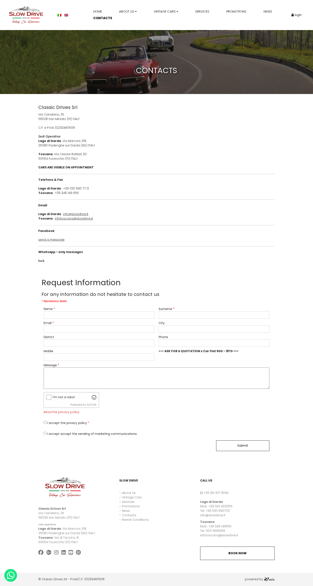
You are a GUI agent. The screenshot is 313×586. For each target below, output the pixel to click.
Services (128, 502)
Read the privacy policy (61, 412)
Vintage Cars (132, 497)
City (162, 323)
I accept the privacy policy (68, 423)
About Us (129, 493)
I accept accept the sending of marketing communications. (92, 434)
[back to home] (65, 487)
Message (51, 365)
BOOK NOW (237, 553)
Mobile (48, 351)
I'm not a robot (64, 397)
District (49, 337)
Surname (167, 309)
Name (49, 309)
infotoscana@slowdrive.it (219, 535)
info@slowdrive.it (212, 515)
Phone (163, 337)
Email (49, 323)
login (298, 15)
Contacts (129, 515)
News (126, 511)
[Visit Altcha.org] (94, 397)
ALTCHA (91, 405)
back (41, 260)
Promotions (131, 506)
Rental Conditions (135, 520)
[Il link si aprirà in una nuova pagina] (269, 579)
